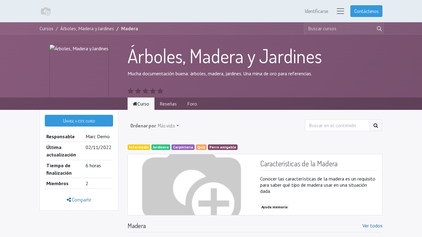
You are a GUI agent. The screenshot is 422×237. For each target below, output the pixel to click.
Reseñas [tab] (168, 104)
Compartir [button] (81, 200)
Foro (192, 104)
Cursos (46, 28)
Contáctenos (366, 11)
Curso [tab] (143, 104)
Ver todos (372, 225)
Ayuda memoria (274, 207)
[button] (79, 121)
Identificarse (316, 11)
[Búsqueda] (378, 28)
